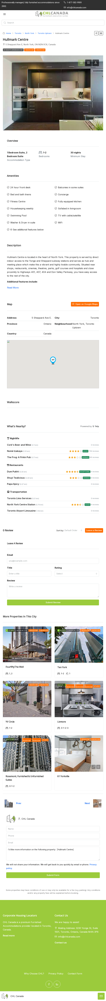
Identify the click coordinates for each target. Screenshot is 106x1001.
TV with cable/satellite (69, 215)
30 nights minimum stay (13, 50)
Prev (18, 803)
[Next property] (97, 803)
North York (29, 33)
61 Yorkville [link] (63, 776)
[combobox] (73, 530)
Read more (9, 935)
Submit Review (53, 602)
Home (8, 33)
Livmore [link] (61, 721)
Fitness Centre (17, 201)
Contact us (61, 942)
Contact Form (75, 973)
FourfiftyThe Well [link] (15, 666)
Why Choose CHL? (34, 973)
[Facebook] (49, 984)
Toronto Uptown (45, 33)
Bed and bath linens (20, 194)
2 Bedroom (40, 50)
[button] (96, 33)
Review (11, 580)
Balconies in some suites (71, 187)
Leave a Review (94, 530)
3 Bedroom (88, 686)
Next (87, 803)
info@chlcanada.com (69, 936)
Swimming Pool (18, 215)
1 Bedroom (29, 50)
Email (10, 555)
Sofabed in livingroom (69, 208)
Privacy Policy (55, 973)
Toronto (18, 33)
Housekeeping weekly (21, 208)
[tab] (81, 63)
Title (9, 567)
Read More (13, 287)
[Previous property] (9, 803)
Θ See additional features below (27, 229)
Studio (97, 686)
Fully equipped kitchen (69, 201)
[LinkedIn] (57, 984)
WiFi (60, 222)
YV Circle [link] (10, 721)
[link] (27, 644)
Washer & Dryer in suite (22, 222)
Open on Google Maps (86, 304)
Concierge (63, 194)
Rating (58, 567)
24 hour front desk (20, 187)
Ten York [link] (62, 667)
